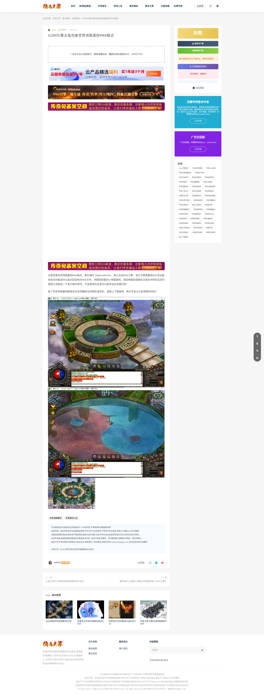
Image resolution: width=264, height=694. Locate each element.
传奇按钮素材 (196, 196)
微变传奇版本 (210, 232)
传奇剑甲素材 (209, 177)
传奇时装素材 (198, 200)
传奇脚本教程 (195, 218)
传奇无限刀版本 (184, 200)
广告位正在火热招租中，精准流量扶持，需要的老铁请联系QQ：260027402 (106, 54)
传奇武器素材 (210, 200)
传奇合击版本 (207, 182)
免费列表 (178, 6)
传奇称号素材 (183, 214)
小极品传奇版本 (197, 232)
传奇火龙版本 (196, 205)
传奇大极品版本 (210, 186)
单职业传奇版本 (184, 228)
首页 (73, 6)
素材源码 (66, 19)
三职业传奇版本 (197, 168)
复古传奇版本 (183, 232)
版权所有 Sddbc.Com (177, 689)
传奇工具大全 (183, 191)
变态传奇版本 (198, 228)
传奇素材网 (183, 218)
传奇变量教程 (195, 182)
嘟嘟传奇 (209, 228)
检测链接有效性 (199, 66)
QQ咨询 (199, 88)
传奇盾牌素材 (198, 209)
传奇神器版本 (210, 209)
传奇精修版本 (196, 214)
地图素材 (76, 19)
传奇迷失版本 (183, 223)
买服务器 (165, 6)
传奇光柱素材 (183, 177)
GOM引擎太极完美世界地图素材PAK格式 (77, 549)
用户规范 (123, 649)
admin (57, 562)
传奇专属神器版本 (185, 173)
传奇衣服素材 (207, 218)
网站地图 (92, 649)
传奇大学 (57, 19)
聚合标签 (92, 654)
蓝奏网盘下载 (198, 51)
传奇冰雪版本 (196, 177)
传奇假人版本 (199, 173)
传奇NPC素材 (211, 168)
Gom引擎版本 (183, 168)
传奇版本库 (208, 205)
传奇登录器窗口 (184, 209)
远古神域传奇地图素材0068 (59, 621)
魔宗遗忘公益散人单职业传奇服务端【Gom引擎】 (143, 581)
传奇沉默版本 (183, 205)
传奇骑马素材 (209, 223)
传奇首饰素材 (196, 223)
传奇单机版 (183, 182)
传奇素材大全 (72, 518)
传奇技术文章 (183, 196)
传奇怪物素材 (209, 191)
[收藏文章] (150, 563)
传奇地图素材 (56, 518)
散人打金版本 (183, 237)
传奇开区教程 (196, 191)
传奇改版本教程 (210, 196)
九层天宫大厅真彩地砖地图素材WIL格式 (65, 581)
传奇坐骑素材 (196, 186)
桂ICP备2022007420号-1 (155, 689)
